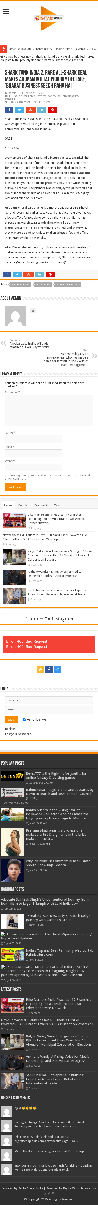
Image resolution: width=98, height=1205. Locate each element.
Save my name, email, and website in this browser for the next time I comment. (47, 476)
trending (10, 98)
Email (9, 446)
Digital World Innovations (79, 1188)
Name (10, 432)
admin (12, 92)
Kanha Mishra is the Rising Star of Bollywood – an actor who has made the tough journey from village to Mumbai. (57, 814)
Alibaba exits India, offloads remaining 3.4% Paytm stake (29, 344)
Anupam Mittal (20, 284)
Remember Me (36, 719)
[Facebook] (49, 669)
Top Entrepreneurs (67, 95)
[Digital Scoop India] (49, 17)
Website (10, 461)
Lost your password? (19, 734)
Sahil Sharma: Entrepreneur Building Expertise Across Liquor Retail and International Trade (55, 1079)
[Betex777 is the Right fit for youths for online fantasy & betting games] (12, 776)
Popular (23, 505)
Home (7, 56)
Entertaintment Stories (41, 95)
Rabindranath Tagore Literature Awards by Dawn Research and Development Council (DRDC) (59, 794)
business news (23, 56)
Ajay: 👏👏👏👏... (26, 1108)
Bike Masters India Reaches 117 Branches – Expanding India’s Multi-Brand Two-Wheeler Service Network (57, 519)
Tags (57, 505)
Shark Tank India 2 (68, 284)
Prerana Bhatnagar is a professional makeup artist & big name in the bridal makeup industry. (56, 834)
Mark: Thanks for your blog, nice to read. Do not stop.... (51, 1151)
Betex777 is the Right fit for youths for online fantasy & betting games (56, 775)
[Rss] (40, 669)
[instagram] (57, 669)
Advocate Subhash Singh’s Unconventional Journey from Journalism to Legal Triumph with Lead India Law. (45, 901)
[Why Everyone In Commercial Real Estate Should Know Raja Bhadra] (12, 870)
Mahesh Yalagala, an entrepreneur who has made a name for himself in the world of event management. (66, 358)
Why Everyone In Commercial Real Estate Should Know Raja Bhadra (58, 863)
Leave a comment (19, 101)
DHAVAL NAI (43, 284)
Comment (12, 392)
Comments (41, 505)
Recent (8, 505)
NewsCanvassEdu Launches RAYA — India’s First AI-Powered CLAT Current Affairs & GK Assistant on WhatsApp (47, 1022)
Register (10, 728)
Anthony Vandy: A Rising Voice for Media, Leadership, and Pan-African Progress (58, 1059)
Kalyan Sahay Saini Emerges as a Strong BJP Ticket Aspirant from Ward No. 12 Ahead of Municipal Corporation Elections (60, 555)
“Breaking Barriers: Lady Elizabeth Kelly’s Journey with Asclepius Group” (58, 918)
